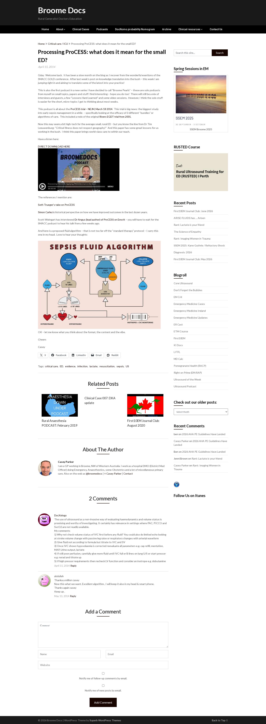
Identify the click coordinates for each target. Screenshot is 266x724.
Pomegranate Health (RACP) (190, 365)
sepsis (120, 366)
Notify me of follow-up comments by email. (103, 678)
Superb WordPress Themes (105, 720)
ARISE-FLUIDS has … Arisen (189, 217)
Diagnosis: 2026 (183, 252)
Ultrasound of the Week (187, 379)
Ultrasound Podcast (185, 386)
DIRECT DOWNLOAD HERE (54, 146)
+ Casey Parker (112, 473)
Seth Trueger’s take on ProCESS (56, 204)
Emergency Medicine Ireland (190, 310)
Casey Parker (181, 441)
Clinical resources (189, 29)
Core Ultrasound (183, 283)
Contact (128, 473)
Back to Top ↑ (220, 720)
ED (61, 366)
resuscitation (107, 366)
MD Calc (178, 358)
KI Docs (178, 345)
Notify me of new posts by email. (103, 690)
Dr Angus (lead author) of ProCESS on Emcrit (100, 219)
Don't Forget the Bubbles (188, 290)
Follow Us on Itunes (189, 495)
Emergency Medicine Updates (191, 317)
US (127, 366)
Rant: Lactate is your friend (189, 224)
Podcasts (102, 29)
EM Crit (178, 297)
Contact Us (216, 29)
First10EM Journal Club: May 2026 (193, 259)
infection (82, 366)
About (59, 29)
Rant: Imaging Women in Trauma (192, 238)
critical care (51, 366)
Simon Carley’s (46, 212)
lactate (94, 366)
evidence (70, 366)
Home (45, 29)
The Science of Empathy (187, 231)
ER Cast (178, 324)
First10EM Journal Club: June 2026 (193, 211)
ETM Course (181, 331)
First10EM (179, 338)
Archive (166, 29)
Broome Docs (62, 10)
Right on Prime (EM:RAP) (188, 372)
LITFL (177, 351)
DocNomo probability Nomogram (135, 29)
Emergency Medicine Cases (189, 303)
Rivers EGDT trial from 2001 (115, 116)
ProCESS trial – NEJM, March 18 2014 (91, 109)
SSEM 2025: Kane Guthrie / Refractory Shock (199, 245)
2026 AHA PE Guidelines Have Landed (203, 434)
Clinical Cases (80, 29)
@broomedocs (94, 473)
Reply (74, 565)
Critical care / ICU (58, 43)
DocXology (60, 515)
